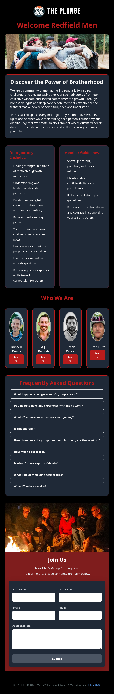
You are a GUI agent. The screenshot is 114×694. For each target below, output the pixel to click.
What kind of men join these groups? (38, 475)
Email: (16, 607)
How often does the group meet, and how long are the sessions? (57, 440)
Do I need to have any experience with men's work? (48, 405)
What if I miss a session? (30, 486)
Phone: (63, 607)
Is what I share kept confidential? (36, 463)
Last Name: (65, 589)
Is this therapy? (24, 428)
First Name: (19, 589)
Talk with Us (94, 685)
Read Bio (16, 359)
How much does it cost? (29, 451)
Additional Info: (21, 625)
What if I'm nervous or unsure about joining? (44, 417)
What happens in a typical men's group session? (46, 394)
